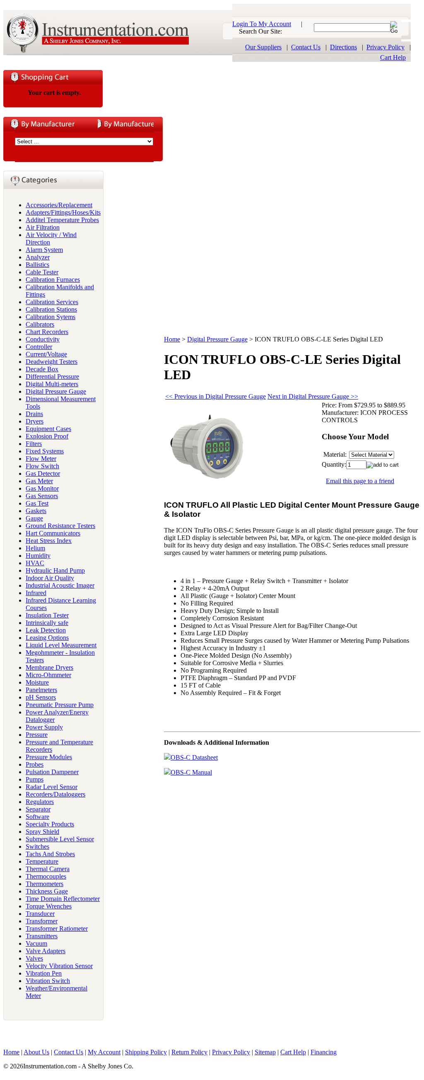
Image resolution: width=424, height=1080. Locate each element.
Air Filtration (43, 227)
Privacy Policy (385, 47)
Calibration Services (52, 301)
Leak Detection (46, 630)
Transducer (40, 913)
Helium (35, 548)
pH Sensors (41, 697)
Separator (38, 809)
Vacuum (36, 943)
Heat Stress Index (49, 540)
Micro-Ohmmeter (48, 674)
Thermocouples (46, 876)
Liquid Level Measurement (61, 645)
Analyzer (38, 257)
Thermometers (44, 883)
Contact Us (305, 47)
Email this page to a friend (360, 480)
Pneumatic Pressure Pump (60, 704)
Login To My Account (261, 23)
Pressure (37, 734)
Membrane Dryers (49, 667)
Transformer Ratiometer (57, 928)
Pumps (34, 779)
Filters (34, 443)
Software (37, 816)
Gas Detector (43, 473)
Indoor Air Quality (50, 577)
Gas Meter (39, 480)
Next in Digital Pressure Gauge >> (312, 396)
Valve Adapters (45, 950)
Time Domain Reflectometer (63, 898)
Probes (34, 764)
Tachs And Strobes (50, 853)
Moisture (37, 682)
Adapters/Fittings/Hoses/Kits (63, 212)
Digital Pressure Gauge (56, 391)
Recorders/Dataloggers (55, 794)
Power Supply (44, 727)
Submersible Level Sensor (60, 839)
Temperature (42, 861)
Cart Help (393, 57)
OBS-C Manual (191, 772)
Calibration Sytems (50, 316)
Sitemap (265, 1052)
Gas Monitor (42, 488)
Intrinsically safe (47, 622)
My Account (104, 1052)
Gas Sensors (42, 495)
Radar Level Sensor (51, 786)
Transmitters (42, 936)
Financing (324, 1052)
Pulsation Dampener (52, 771)
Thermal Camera (48, 868)
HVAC (35, 563)
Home (172, 339)
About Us (36, 1052)
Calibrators (40, 324)
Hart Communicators (53, 533)
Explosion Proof (47, 436)
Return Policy (189, 1052)
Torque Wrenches (49, 906)
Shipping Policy (146, 1052)
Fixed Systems (45, 451)
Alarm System (44, 249)
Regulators (40, 801)
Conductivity (43, 339)
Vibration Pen (44, 973)
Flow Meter (41, 458)
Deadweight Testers (51, 361)
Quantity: (334, 464)
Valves (34, 958)
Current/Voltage (46, 354)
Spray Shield (42, 831)
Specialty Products (50, 824)
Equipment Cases (48, 428)
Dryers (34, 421)
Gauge (34, 518)
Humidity (38, 555)
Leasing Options (47, 637)
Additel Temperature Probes (62, 219)
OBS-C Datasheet (194, 757)
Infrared (36, 592)
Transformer (42, 921)
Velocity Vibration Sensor (59, 965)
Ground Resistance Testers (60, 525)
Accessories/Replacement (59, 204)
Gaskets (36, 510)
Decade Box (42, 369)
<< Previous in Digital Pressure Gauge (215, 396)
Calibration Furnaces (53, 279)
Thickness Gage (47, 891)
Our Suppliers (263, 47)
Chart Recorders (47, 331)
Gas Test (37, 503)
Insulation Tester (47, 615)
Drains (34, 413)
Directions (343, 47)
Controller (39, 346)
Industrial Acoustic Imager (60, 585)
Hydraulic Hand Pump (55, 570)
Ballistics (37, 264)
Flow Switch (42, 466)
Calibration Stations (51, 309)
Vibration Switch (48, 980)
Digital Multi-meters (52, 383)
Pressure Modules (49, 756)
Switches (37, 846)
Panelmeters (41, 689)
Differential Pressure (52, 376)
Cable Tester (42, 272)
